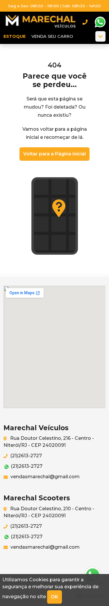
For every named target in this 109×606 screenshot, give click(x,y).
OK (54, 597)
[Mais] (100, 36)
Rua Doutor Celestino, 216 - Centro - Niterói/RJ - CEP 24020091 (48, 441)
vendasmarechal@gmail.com (44, 476)
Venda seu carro (52, 36)
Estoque (14, 36)
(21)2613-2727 (25, 455)
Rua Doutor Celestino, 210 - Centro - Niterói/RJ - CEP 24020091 (48, 512)
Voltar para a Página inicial (54, 154)
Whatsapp (100, 22)
